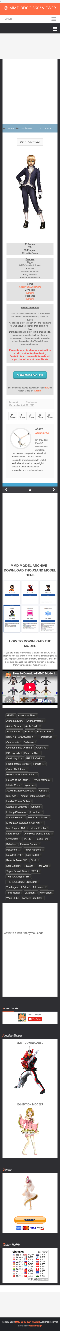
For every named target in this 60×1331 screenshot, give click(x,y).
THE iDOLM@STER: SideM (21, 881)
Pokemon (11, 849)
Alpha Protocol (35, 720)
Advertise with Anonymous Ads (23, 933)
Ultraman (29, 892)
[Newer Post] (6, 489)
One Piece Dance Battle (37, 833)
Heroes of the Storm (17, 779)
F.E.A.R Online (34, 758)
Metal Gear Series (38, 817)
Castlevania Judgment (30, 287)
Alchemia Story (14, 720)
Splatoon (28, 865)
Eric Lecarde (30, 142)
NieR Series (13, 833)
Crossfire (41, 747)
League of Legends (16, 806)
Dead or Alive (31, 753)
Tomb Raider (13, 892)
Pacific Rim (42, 838)
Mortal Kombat (38, 828)
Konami (30, 293)
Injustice (29, 785)
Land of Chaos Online (18, 801)
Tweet (13, 417)
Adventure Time (26, 715)
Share (22, 417)
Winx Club (12, 898)
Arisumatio (42, 433)
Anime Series (13, 726)
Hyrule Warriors (41, 779)
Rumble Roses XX (16, 860)
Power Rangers (32, 849)
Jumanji (42, 790)
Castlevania (31, 402)
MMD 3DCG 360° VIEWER (32, 8)
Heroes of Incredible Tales (20, 774)
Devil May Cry (14, 758)
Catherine (29, 742)
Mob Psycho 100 (15, 828)
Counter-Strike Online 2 (19, 747)
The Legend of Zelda (17, 887)
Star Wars (43, 865)
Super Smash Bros (16, 871)
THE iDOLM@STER (17, 876)
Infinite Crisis (13, 785)
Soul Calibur (13, 865)
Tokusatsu (38, 887)
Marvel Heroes (14, 817)
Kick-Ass (11, 795)
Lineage (35, 806)
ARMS (10, 715)
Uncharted (46, 892)
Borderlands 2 (46, 736)
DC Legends (13, 753)
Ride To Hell (32, 855)
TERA (35, 871)
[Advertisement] (30, 89)
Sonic (34, 860)
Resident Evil (13, 855)
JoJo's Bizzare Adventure (20, 790)
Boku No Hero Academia (19, 736)
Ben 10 (29, 731)
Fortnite (37, 763)
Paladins (11, 844)
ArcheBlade (31, 726)
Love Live (35, 812)
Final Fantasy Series (17, 763)
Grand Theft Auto (15, 769)
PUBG (27, 838)
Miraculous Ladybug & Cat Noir (23, 822)
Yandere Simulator (32, 898)
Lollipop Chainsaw (16, 812)
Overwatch (12, 838)
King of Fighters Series (33, 795)
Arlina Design (35, 1325)
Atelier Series (13, 731)
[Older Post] (54, 489)
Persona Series (28, 844)
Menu (8, 19)
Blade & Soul (44, 731)
